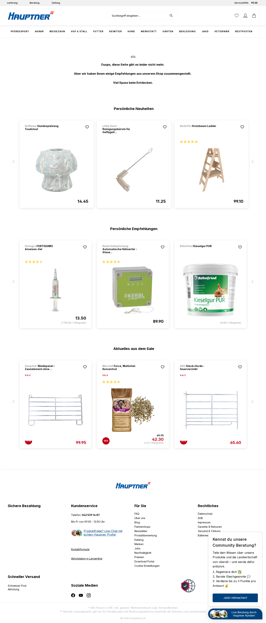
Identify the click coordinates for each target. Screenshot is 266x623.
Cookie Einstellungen (147, 565)
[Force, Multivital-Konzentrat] (133, 410)
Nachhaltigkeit (142, 552)
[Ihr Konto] (245, 15)
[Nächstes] (252, 161)
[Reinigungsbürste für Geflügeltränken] (134, 170)
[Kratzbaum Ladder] (199, 131)
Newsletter (140, 531)
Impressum (204, 522)
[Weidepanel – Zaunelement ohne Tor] (55, 410)
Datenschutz (205, 513)
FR (252, 2)
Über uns (139, 518)
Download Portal (144, 561)
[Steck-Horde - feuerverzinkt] (210, 410)
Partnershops (142, 526)
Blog (137, 522)
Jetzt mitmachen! (235, 597)
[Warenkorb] (254, 15)
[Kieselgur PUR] (199, 251)
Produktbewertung (145, 535)
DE (256, 2)
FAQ (136, 513)
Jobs (137, 548)
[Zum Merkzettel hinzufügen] (87, 127)
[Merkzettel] (236, 15)
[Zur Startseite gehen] (31, 15)
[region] (133, 163)
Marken (138, 544)
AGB (200, 518)
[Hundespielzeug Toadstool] (56, 170)
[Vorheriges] (14, 161)
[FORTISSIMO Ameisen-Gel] (55, 290)
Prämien (139, 557)
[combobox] (137, 15)
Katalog (138, 539)
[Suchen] (173, 15)
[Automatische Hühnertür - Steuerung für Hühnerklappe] (133, 290)
